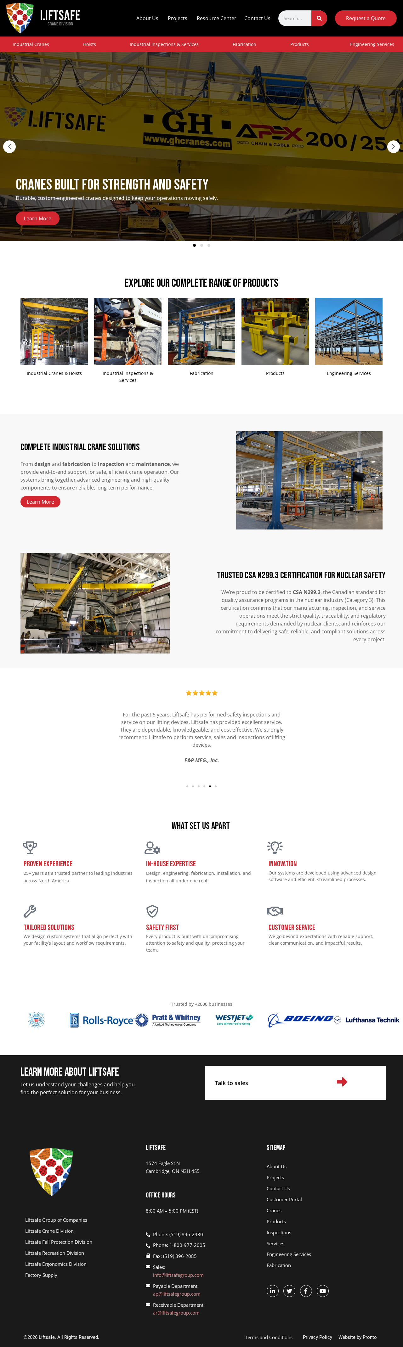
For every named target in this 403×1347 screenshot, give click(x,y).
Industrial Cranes (31, 44)
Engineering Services (372, 44)
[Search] (319, 18)
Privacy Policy (317, 1337)
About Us (147, 18)
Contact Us (257, 18)
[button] (9, 146)
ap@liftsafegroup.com (177, 1294)
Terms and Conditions (268, 1337)
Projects (177, 18)
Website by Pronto (357, 1337)
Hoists (89, 44)
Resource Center (216, 18)
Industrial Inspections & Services (164, 44)
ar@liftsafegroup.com (176, 1313)
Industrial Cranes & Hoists (54, 373)
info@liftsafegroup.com (178, 1275)
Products (299, 44)
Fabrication (244, 44)
